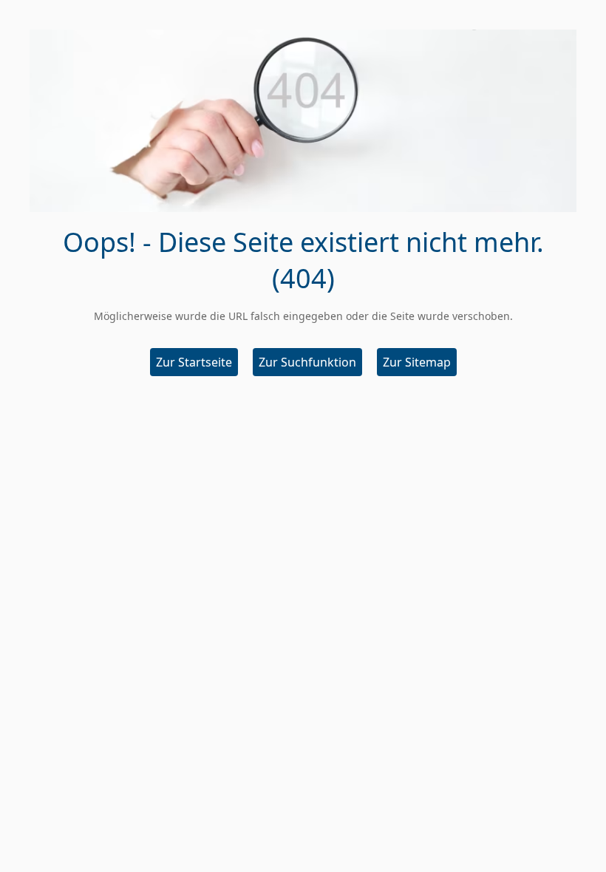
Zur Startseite (194, 362)
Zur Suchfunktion (307, 362)
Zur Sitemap (417, 362)
